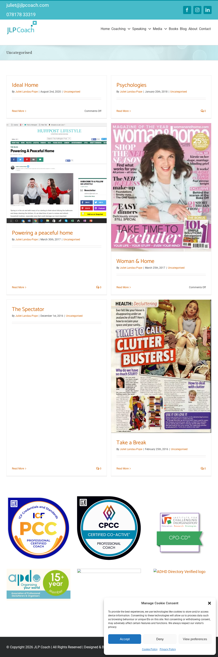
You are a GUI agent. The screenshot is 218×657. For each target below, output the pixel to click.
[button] (209, 603)
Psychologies (131, 85)
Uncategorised (72, 91)
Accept (125, 639)
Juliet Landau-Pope (26, 91)
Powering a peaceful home (42, 233)
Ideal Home (25, 85)
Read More (18, 111)
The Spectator (28, 309)
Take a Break (131, 442)
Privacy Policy (168, 649)
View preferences (195, 639)
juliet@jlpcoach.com (27, 5)
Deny (160, 639)
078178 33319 (21, 14)
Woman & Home (135, 261)
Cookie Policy (150, 649)
